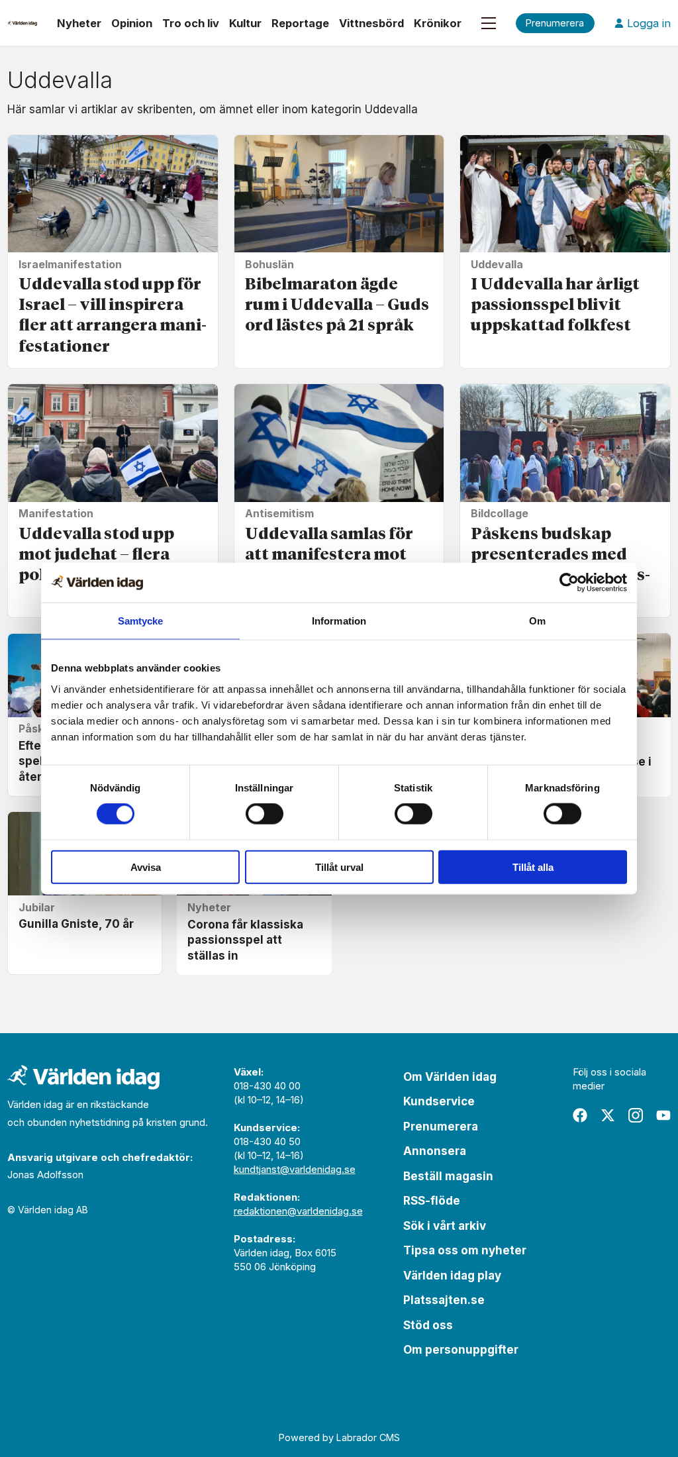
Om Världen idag (450, 1076)
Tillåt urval (339, 866)
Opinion (131, 23)
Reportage (300, 23)
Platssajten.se (444, 1300)
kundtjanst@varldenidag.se (295, 1169)
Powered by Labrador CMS (339, 1437)
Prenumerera (440, 1126)
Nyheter (79, 23)
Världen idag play (452, 1275)
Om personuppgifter (460, 1349)
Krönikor (437, 23)
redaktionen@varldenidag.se (298, 1211)
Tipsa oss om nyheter (464, 1250)
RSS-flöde (431, 1200)
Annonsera (434, 1151)
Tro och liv (190, 23)
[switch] (264, 814)
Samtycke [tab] (141, 621)
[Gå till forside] (22, 23)
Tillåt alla (533, 866)
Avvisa (145, 866)
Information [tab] (339, 621)
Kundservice (439, 1101)
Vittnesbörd (371, 23)
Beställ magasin (448, 1176)
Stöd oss (428, 1325)
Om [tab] (537, 621)
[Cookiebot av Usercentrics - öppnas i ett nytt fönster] (569, 583)
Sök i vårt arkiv (444, 1225)
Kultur (245, 23)
